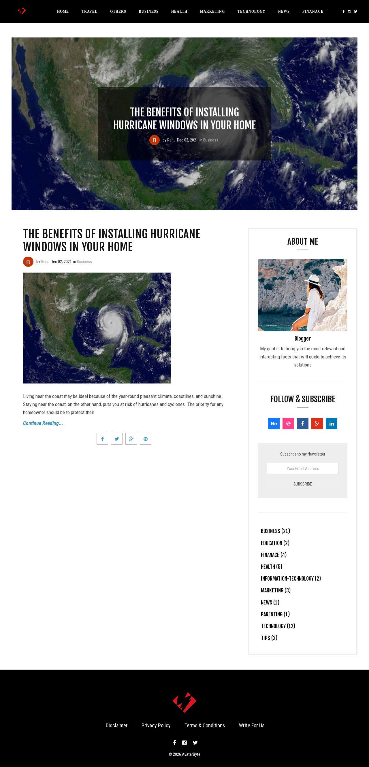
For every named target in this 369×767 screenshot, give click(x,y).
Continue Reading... (43, 423)
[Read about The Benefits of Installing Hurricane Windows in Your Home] (154, 140)
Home (63, 12)
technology (252, 12)
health (179, 12)
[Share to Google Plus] (131, 439)
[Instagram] (350, 11)
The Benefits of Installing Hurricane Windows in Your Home (184, 119)
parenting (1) (275, 614)
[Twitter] (355, 11)
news (284, 12)
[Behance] (274, 423)
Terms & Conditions (204, 725)
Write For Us (252, 725)
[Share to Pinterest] (145, 439)
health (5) (271, 567)
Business (210, 140)
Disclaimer (117, 725)
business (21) (275, 531)
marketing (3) (276, 590)
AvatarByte (191, 754)
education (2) (275, 543)
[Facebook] (344, 11)
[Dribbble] (288, 423)
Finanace (312, 12)
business (149, 12)
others (118, 12)
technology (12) (278, 626)
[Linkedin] (331, 423)
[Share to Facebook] (102, 439)
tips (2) (269, 638)
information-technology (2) (291, 578)
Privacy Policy (156, 725)
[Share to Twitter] (117, 439)
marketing (212, 12)
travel (89, 12)
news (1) (270, 602)
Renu (171, 140)
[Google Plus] (317, 423)
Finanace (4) (274, 555)
